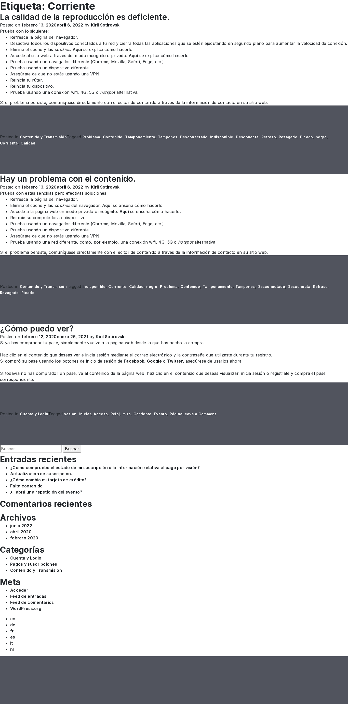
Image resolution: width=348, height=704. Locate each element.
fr (12, 630)
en (13, 618)
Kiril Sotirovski (106, 25)
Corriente (9, 143)
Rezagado (288, 137)
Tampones (167, 137)
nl (12, 649)
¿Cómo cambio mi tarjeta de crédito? (48, 479)
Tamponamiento (140, 137)
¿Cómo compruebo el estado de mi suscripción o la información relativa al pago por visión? (105, 467)
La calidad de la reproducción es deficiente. (85, 17)
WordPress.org (25, 608)
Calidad (28, 143)
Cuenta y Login (34, 414)
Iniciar (85, 414)
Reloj (115, 414)
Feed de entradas (28, 596)
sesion (70, 414)
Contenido (113, 137)
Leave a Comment (199, 414)
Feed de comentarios (32, 602)
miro (127, 414)
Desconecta (247, 137)
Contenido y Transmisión (43, 137)
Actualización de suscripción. (41, 473)
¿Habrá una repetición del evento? (46, 492)
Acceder (19, 590)
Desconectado (194, 137)
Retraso (268, 137)
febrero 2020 (24, 537)
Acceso (101, 414)
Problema (91, 137)
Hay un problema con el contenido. (68, 179)
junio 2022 (21, 525)
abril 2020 (21, 531)
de (13, 624)
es (12, 637)
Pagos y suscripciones (33, 564)
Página (176, 414)
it (11, 643)
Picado (306, 137)
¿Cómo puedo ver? (37, 329)
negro (321, 137)
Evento (160, 414)
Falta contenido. (27, 485)
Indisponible (221, 137)
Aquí (77, 49)
